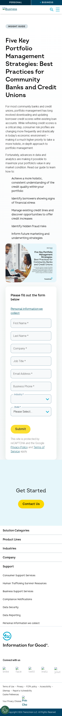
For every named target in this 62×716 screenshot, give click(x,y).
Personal (15, 2)
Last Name (20, 336)
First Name (20, 323)
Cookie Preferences (11, 694)
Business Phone (23, 386)
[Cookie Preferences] (5, 710)
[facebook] (19, 672)
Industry (19, 394)
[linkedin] (6, 672)
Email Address (22, 373)
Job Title (19, 361)
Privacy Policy (19, 447)
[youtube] (57, 672)
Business (47, 2)
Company (20, 348)
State (17, 407)
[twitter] (32, 672)
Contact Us (31, 504)
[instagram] (45, 672)
